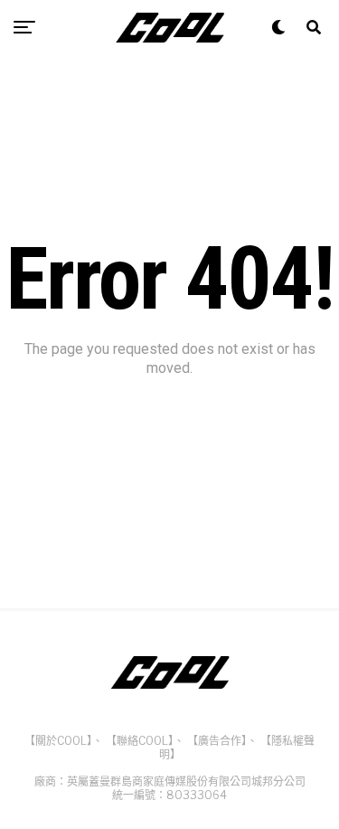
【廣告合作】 (217, 741)
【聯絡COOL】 (140, 741)
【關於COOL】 (58, 741)
